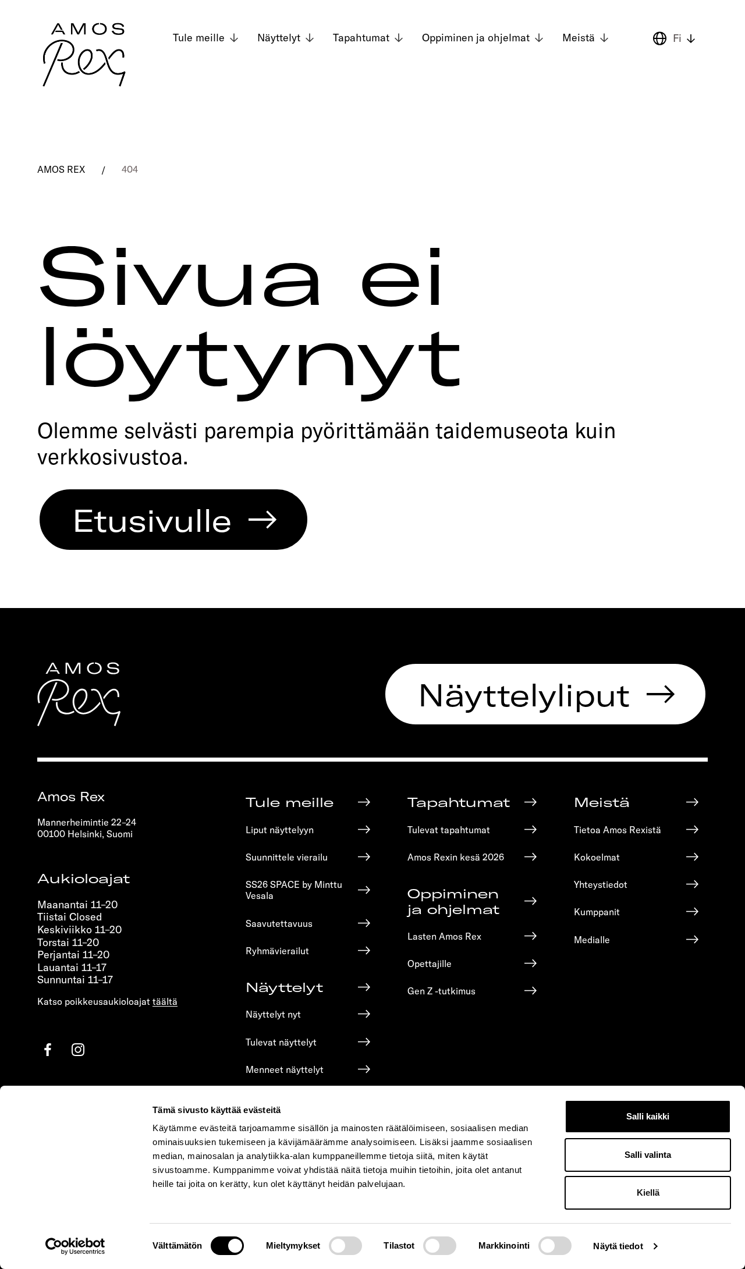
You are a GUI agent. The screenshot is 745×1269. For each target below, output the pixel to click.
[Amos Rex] (84, 55)
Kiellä (648, 1192)
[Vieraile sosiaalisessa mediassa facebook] (47, 1049)
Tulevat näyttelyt (281, 1041)
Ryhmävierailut (277, 950)
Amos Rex (61, 169)
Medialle (592, 939)
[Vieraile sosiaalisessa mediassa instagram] (78, 1049)
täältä (165, 1001)
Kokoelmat (597, 856)
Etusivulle (152, 519)
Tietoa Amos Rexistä (617, 829)
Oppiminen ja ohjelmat (476, 37)
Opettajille (429, 963)
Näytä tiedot (618, 1246)
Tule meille (199, 37)
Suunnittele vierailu (287, 856)
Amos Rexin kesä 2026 (455, 856)
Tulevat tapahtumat (448, 829)
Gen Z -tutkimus (441, 990)
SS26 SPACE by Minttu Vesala (294, 890)
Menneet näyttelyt (285, 1069)
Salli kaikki (647, 1116)
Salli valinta (648, 1155)
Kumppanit (597, 911)
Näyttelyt (278, 37)
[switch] (345, 1245)
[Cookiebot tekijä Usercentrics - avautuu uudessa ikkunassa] (75, 1246)
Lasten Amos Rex (444, 935)
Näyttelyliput (524, 694)
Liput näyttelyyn (280, 829)
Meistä (578, 37)
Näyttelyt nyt (273, 1013)
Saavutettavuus (279, 923)
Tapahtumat (361, 37)
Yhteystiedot (600, 884)
